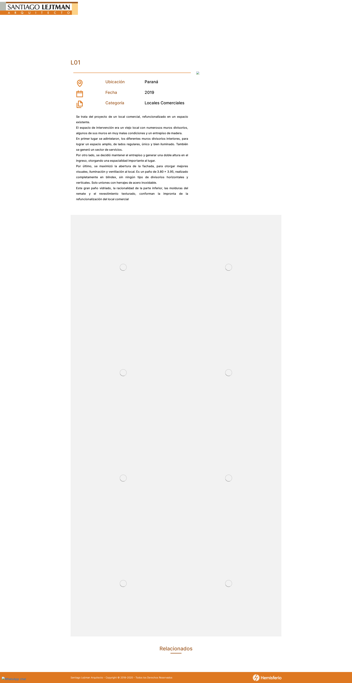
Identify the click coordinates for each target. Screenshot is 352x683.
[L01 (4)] (123, 373)
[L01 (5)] (228, 373)
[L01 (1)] (228, 583)
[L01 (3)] (228, 267)
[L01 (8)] (123, 583)
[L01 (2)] (123, 267)
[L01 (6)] (123, 478)
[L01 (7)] (228, 478)
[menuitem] (126, 9)
